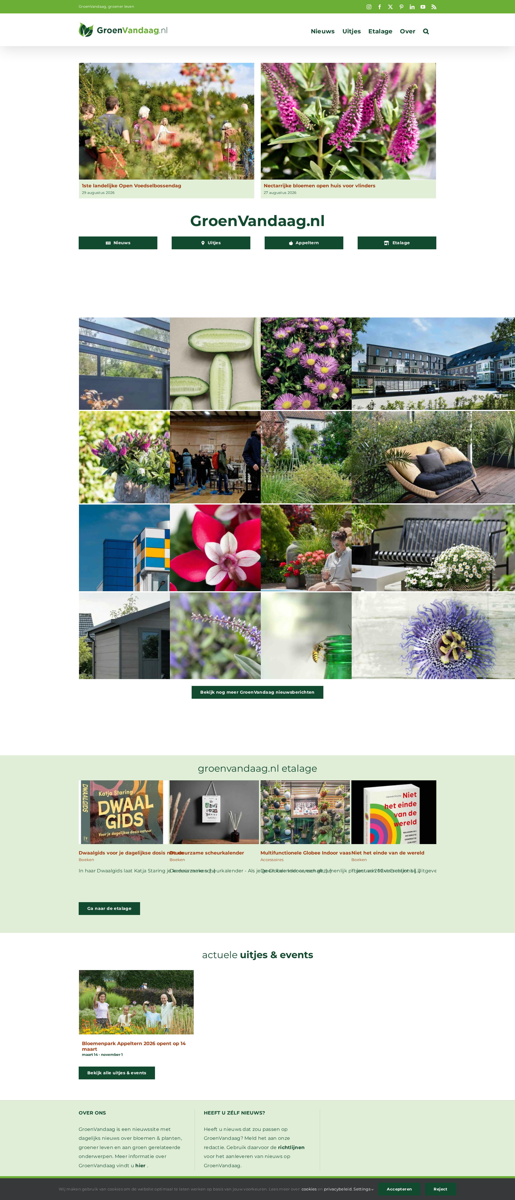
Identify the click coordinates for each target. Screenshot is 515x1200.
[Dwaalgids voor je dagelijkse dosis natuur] (123, 784)
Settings (362, 1189)
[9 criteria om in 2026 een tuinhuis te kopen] (166, 650)
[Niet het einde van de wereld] (396, 784)
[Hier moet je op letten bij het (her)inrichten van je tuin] (348, 469)
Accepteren (399, 1189)
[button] (426, 31)
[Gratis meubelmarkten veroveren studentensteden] (257, 469)
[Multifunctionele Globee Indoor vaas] (305, 784)
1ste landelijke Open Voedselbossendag (131, 186)
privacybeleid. (338, 1189)
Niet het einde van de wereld (387, 853)
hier (140, 1165)
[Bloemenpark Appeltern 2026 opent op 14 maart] (136, 1002)
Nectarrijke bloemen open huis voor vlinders (320, 186)
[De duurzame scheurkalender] (214, 784)
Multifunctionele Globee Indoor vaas (305, 853)
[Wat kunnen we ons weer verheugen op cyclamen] (257, 563)
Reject (440, 1189)
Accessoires (271, 859)
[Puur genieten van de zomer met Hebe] (257, 650)
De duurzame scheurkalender (207, 853)
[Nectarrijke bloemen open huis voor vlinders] (348, 121)
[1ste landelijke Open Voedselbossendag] (166, 121)
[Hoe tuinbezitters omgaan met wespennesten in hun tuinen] (348, 650)
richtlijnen (291, 1147)
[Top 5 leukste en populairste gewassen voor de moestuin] (257, 375)
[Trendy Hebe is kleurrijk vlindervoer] (166, 469)
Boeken (86, 859)
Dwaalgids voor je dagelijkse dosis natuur (131, 853)
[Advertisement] (257, 282)
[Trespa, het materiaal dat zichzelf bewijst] (166, 563)
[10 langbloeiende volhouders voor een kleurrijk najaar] (348, 375)
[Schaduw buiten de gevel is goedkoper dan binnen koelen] (166, 375)
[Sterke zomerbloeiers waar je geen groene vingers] (348, 563)
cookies (309, 1189)
